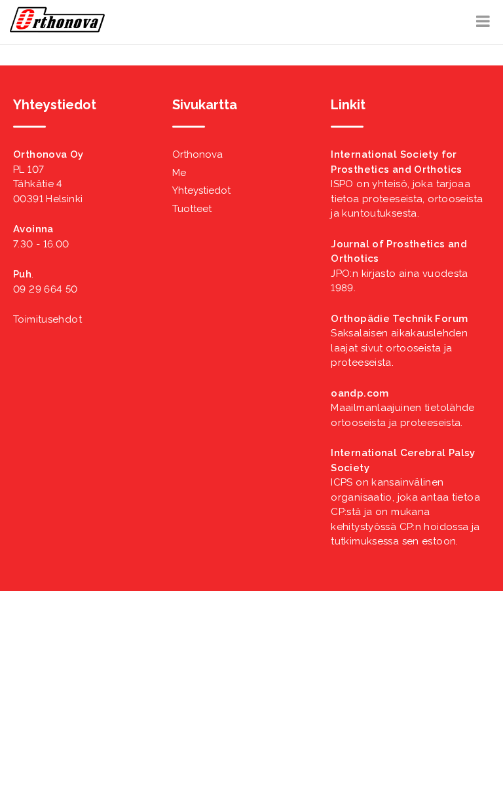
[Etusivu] (57, 29)
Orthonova (197, 154)
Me (179, 173)
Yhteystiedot (201, 190)
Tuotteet (192, 209)
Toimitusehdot (47, 319)
